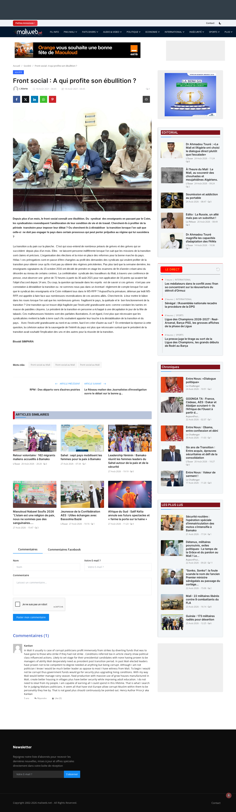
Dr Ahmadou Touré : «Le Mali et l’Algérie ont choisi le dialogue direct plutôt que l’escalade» (202, 149)
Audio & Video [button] (111, 31)
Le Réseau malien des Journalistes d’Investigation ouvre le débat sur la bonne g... (115, 391)
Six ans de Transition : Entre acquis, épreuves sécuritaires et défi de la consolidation (201, 452)
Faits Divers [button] (89, 31)
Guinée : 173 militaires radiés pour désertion (200, 617)
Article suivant (93, 383)
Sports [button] (213, 31)
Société (27, 65)
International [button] (173, 31)
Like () (58, 698)
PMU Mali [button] (69, 31)
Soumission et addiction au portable (202, 196)
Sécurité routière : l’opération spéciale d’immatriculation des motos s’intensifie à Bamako (200, 523)
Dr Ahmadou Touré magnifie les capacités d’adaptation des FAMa (201, 238)
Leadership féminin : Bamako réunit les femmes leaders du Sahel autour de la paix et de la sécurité (128, 460)
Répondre (42, 698)
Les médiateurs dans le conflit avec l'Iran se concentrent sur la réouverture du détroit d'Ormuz (191, 287)
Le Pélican (191, 221)
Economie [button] (151, 31)
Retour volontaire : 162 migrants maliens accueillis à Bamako (34, 457)
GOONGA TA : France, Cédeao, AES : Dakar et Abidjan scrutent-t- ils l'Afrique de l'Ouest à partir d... (201, 405)
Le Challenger (193, 385)
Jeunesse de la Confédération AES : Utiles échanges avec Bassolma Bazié (80, 515)
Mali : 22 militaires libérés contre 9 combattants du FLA (202, 599)
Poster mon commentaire (31, 617)
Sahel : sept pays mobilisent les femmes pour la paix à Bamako (81, 457)
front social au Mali (40, 364)
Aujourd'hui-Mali (193, 416)
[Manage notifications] (229, 795)
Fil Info (54, 31)
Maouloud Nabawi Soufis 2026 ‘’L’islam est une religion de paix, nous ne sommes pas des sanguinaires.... (34, 517)
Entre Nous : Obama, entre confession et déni (202, 428)
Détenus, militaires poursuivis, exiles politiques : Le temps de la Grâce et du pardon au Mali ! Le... (202, 548)
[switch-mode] (220, 23)
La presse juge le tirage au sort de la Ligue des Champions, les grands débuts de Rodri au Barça (192, 342)
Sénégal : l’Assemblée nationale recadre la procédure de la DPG (191, 304)
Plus (227, 31)
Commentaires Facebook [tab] (64, 549)
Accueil (16, 65)
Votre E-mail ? (92, 560)
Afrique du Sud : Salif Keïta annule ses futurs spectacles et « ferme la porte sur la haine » (129, 515)
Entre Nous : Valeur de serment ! (200, 474)
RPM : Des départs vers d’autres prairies (55, 389)
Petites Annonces (24, 23)
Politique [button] (132, 31)
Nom (16, 560)
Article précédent (69, 383)
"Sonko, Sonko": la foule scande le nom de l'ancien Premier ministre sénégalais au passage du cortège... (203, 577)
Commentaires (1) (31, 635)
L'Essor (16, 463)
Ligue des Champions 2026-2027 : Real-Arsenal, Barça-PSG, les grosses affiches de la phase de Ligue (192, 322)
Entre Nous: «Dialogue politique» (201, 380)
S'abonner (72, 774)
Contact (210, 23)
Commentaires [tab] (27, 549)
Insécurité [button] (195, 31)
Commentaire (21, 575)
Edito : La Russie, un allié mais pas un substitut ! (202, 216)
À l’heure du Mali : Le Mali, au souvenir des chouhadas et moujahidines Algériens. (202, 174)
